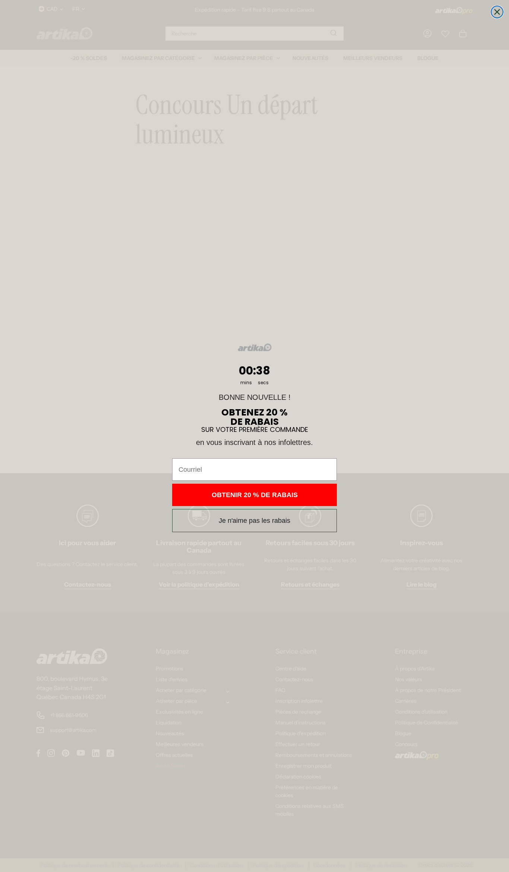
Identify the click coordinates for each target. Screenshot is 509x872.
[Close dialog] (497, 12)
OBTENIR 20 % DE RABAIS (255, 495)
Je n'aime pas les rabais (254, 520)
